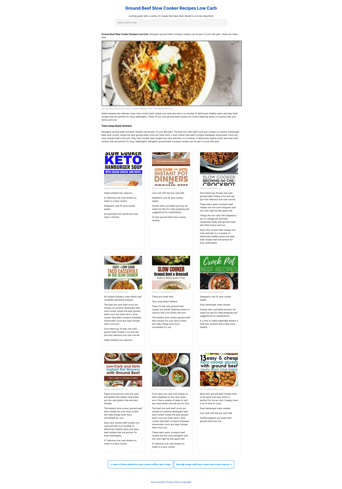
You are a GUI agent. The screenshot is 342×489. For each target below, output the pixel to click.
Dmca (154, 482)
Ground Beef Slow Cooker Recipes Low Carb (171, 8)
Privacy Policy (173, 482)
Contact (161, 482)
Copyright (186, 482)
